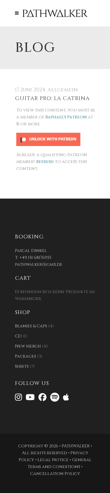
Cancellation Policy (55, 474)
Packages (25, 356)
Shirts (22, 366)
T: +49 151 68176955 (33, 257)
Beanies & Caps (31, 326)
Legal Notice (53, 460)
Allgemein (63, 89)
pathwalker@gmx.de (38, 264)
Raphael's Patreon (66, 117)
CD (18, 336)
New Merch (28, 346)
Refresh (45, 162)
